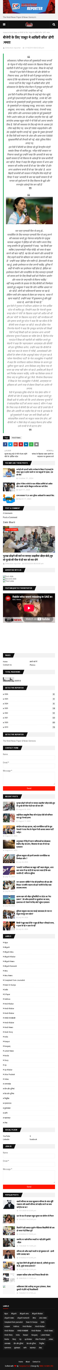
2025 (29, 699)
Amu (6, 971)
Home (5, 33)
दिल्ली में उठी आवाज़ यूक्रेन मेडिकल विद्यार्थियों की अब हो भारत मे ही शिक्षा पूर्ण (35, 1229)
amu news (8, 975)
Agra (6, 942)
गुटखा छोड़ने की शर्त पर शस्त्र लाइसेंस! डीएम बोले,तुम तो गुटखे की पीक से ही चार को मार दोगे (28, 557)
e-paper (7, 994)
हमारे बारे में (33, 661)
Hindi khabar (9, 1008)
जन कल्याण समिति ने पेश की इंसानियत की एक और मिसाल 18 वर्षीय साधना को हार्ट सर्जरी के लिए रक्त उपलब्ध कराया (34, 885)
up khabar (8, 1070)
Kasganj (7, 1046)
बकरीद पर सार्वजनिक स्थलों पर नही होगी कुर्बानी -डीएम (33, 1241)
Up (5, 1065)
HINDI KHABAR (9, 1018)
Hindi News (13, 33)
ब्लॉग (6, 1113)
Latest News (9, 1051)
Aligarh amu (9, 952)
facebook (33, 1139)
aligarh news (9, 961)
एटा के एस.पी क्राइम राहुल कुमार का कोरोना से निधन (35, 1216)
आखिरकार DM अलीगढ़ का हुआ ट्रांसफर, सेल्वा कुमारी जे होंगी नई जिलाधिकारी (34, 1288)
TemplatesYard (24, 1366)
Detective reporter (13, 48)
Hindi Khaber (9, 1023)
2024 (29, 703)
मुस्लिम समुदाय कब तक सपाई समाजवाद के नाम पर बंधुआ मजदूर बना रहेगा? (34, 912)
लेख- (6, 1123)
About (28, 1362)
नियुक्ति (6, 1098)
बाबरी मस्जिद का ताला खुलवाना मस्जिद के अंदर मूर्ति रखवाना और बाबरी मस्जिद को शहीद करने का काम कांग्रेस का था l (35, 1204)
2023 (29, 708)
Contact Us (7, 665)
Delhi (6, 990)
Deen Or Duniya (10, 985)
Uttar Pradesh (9, 1074)
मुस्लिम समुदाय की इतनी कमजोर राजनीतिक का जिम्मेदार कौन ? (33, 857)
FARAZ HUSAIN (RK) (46, 1366)
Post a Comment (10, 517)
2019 (29, 727)
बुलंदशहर (7, 1108)
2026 (29, 694)
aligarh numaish (10, 966)
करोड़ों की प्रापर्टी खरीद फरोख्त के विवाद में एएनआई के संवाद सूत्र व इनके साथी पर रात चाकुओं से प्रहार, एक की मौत (34, 472)
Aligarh (7, 947)
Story (6, 1060)
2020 (29, 722)
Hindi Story (8, 1032)
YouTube (6, 1136)
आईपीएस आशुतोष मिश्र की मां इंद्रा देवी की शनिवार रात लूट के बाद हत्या (34, 816)
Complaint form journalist (14, 980)
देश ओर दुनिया (9, 1093)
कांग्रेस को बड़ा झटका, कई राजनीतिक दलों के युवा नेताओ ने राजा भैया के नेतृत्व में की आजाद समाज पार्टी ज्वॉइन (35, 829)
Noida (6, 1055)
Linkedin (6, 1139)
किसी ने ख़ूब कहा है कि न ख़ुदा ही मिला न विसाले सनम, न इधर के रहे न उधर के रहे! (35, 924)
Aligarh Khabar (9, 957)
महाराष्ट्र (7, 1118)
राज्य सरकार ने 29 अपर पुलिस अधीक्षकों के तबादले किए (35, 495)
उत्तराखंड (7, 1084)
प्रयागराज (7, 1103)
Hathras (7, 999)
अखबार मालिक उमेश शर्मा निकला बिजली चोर (32, 1275)
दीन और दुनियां (9, 1089)
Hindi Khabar (9, 1013)
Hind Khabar (9, 1004)
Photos (32, 665)
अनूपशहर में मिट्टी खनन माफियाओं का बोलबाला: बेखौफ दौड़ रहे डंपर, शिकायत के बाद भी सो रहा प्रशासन (33, 844)
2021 (29, 718)
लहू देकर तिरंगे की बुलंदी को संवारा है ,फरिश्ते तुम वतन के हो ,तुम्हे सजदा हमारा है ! (36, 1264)
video (6, 1079)
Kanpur (7, 1041)
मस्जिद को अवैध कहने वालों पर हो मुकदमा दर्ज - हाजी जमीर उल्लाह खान (35, 1252)
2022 (29, 713)
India (6, 1037)
